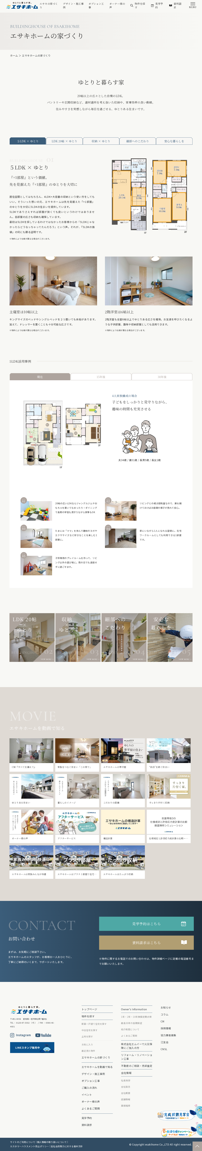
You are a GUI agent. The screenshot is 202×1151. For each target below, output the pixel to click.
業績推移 (125, 1105)
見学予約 (159, 5)
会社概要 (125, 1093)
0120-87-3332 (23, 1022)
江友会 (165, 1042)
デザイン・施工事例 (73, 5)
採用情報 (166, 1028)
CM (162, 1021)
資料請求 (177, 5)
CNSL (164, 1049)
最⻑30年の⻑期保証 (131, 1023)
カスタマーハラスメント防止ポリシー (29, 1146)
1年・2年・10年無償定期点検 (136, 1016)
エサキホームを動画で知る (97, 1067)
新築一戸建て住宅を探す (94, 1023)
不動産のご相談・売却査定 (136, 1066)
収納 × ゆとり (101, 141)
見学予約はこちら (146, 923)
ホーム (14, 55)
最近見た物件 (88, 1050)
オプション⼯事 (96, 5)
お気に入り (87, 1044)
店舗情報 (125, 1099)
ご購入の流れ (89, 1088)
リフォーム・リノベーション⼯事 (136, 1057)
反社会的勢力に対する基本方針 (67, 1146)
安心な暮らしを (174, 141)
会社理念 (125, 1086)
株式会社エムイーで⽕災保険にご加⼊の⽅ (136, 1046)
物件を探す (140, 5)
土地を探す (87, 1036)
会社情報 (126, 1073)
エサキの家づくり (49, 5)
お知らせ (166, 1007)
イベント (87, 1094)
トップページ (89, 1009)
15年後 (101, 377)
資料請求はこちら (146, 942)
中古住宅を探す (90, 1030)
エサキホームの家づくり (96, 1057)
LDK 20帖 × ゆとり (64, 141)
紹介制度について (130, 1029)
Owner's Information (134, 1009)
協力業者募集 (168, 1035)
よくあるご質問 (91, 1108)
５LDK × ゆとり (28, 141)
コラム (165, 1014)
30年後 (162, 377)
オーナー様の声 (117, 5)
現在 (40, 377)
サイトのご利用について (22, 1142)
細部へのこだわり (137, 141)
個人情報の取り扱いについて (52, 1142)
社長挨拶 (125, 1080)
